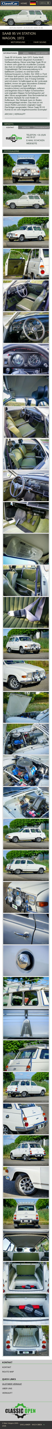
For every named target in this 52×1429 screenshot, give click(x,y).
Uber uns (7, 1388)
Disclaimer (25, 1425)
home (24, 3)
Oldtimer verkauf (12, 1384)
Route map (8, 1372)
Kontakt (6, 1367)
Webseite (31, 143)
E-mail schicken (35, 140)
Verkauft (7, 1393)
